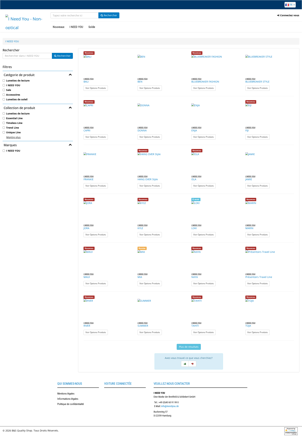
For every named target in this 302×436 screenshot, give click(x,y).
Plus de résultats (189, 346)
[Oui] (185, 364)
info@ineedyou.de (170, 406)
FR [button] (291, 4)
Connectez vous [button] (289, 15)
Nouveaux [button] (58, 27)
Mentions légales (65, 393)
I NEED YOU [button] (76, 27)
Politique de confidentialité (70, 404)
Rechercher (110, 15)
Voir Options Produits (96, 88)
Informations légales (67, 398)
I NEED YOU (12, 41)
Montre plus (13, 137)
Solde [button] (91, 27)
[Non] (192, 364)
